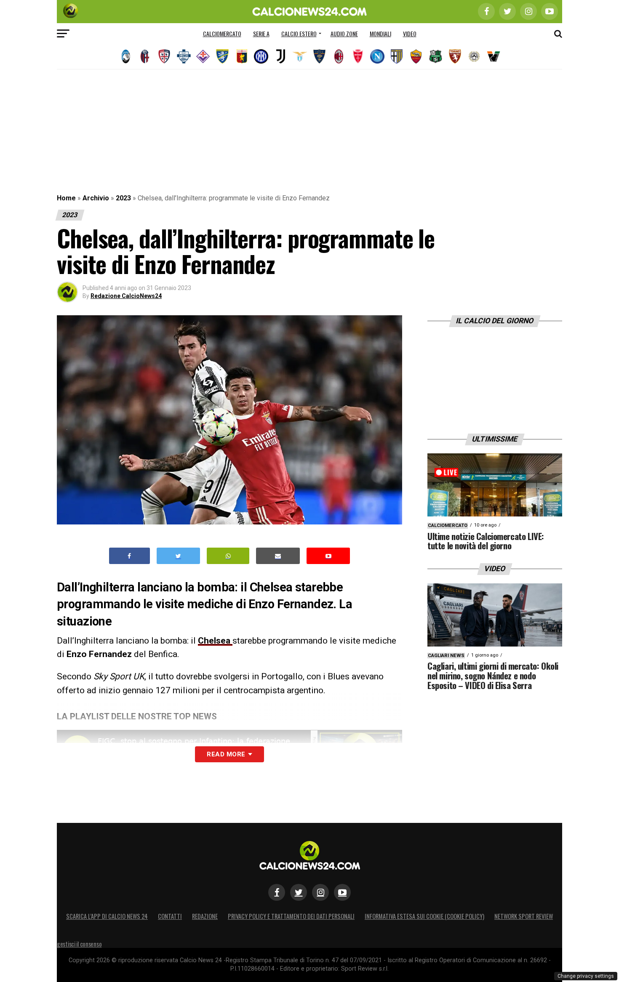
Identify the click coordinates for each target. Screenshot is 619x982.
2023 (123, 198)
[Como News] (183, 56)
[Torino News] (454, 56)
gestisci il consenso (79, 943)
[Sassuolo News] (435, 56)
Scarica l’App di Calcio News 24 (107, 916)
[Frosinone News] (222, 56)
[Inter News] (261, 56)
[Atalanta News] (125, 56)
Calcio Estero (299, 33)
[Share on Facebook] (129, 556)
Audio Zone (344, 33)
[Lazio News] (300, 56)
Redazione (205, 916)
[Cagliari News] (164, 56)
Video (409, 33)
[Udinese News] (474, 56)
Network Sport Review (523, 916)
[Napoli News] (377, 56)
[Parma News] (396, 56)
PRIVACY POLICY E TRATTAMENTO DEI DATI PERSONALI (291, 916)
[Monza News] (358, 56)
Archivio (96, 198)
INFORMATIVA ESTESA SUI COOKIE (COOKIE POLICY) (424, 916)
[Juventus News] (280, 56)
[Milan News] (338, 56)
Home (66, 198)
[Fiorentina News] (203, 56)
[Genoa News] (241, 56)
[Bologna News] (145, 56)
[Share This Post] (228, 556)
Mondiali (380, 33)
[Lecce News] (319, 56)
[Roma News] (416, 56)
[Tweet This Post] (178, 556)
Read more (226, 754)
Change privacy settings (586, 976)
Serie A (261, 33)
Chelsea (215, 641)
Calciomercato (222, 33)
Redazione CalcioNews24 (126, 296)
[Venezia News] (493, 56)
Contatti (170, 916)
